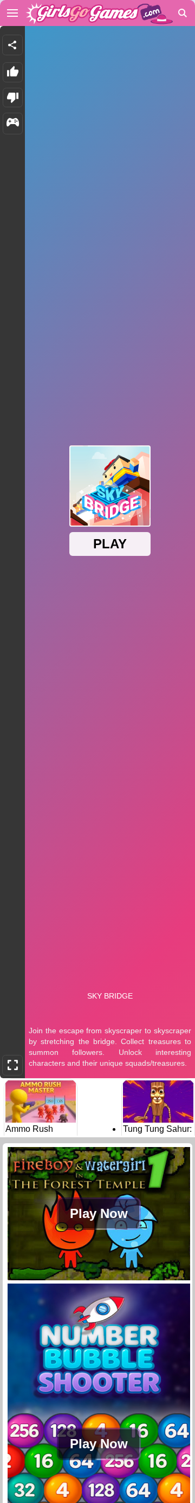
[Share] (12, 45)
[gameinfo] (13, 123)
